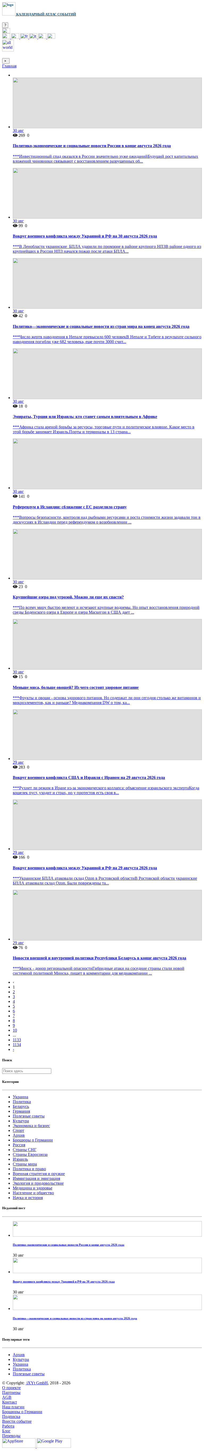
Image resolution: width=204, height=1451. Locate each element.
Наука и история (28, 1197)
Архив (19, 1135)
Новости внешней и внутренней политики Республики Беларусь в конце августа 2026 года (99, 958)
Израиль (20, 1159)
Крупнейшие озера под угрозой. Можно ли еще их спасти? (68, 597)
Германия (21, 1111)
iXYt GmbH (37, 1383)
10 (15, 1030)
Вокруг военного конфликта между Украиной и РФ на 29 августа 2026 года (85, 868)
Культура (21, 1121)
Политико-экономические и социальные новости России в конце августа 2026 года (92, 145)
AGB (6, 1397)
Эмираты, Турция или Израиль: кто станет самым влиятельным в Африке (85, 416)
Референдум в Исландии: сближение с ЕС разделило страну (70, 507)
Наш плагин (13, 1407)
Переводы (11, 1435)
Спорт (18, 1130)
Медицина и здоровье (32, 1188)
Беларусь (21, 1106)
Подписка (11, 1416)
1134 (17, 1044)
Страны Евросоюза (30, 1154)
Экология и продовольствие (38, 1183)
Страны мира (25, 1164)
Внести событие (17, 1421)
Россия (19, 1145)
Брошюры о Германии (33, 1140)
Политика (22, 1101)
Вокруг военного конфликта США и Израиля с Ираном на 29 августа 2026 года (89, 777)
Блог (6, 1431)
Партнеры (11, 1392)
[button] (6, 32)
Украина (20, 1097)
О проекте (11, 1387)
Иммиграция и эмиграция (36, 1178)
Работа (8, 1426)
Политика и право (29, 1169)
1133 (17, 1040)
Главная (9, 66)
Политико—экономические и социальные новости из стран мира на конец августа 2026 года (101, 326)
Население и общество (33, 1193)
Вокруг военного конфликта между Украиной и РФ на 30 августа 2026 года (85, 236)
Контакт (9, 1402)
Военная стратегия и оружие (39, 1173)
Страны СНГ (24, 1149)
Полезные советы (29, 1116)
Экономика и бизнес (31, 1125)
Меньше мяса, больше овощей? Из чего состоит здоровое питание (76, 687)
